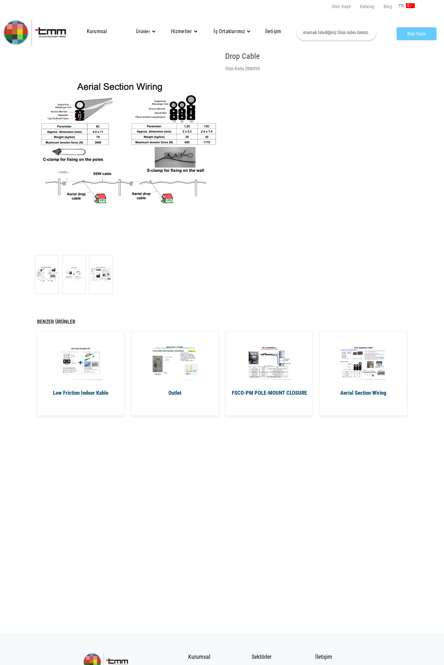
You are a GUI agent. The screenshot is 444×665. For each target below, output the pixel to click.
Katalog (367, 6)
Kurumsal (97, 31)
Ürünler (143, 31)
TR (400, 6)
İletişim (273, 31)
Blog (388, 6)
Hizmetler (181, 31)
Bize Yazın (416, 33)
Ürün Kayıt (341, 6)
